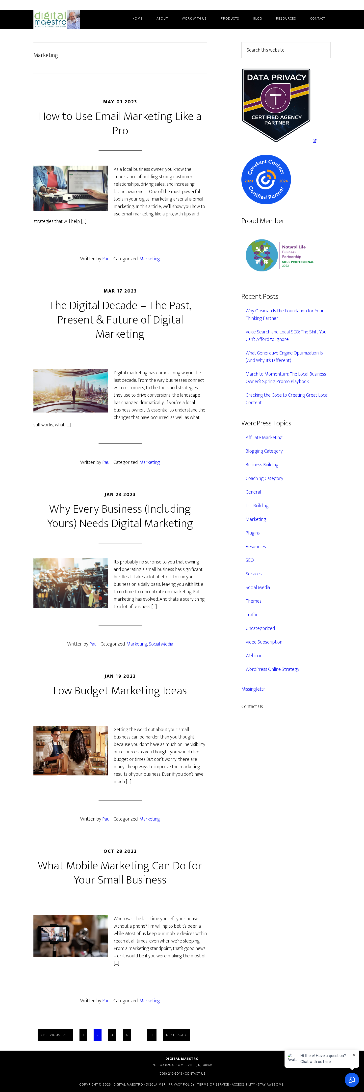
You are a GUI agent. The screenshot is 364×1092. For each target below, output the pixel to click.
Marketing (149, 259)
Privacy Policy (181, 1084)
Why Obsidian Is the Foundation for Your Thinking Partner (285, 315)
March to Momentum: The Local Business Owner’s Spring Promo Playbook (286, 378)
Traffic (252, 615)
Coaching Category (264, 478)
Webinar (254, 655)
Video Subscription (264, 642)
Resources (256, 546)
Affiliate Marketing (264, 437)
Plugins (253, 533)
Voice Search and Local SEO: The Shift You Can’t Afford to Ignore (286, 336)
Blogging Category (264, 451)
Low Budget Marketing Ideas (120, 691)
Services (254, 574)
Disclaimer (156, 1084)
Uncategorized (260, 628)
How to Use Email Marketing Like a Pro (120, 124)
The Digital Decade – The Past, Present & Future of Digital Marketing (120, 320)
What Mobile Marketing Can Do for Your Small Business (120, 873)
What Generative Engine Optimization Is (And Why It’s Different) (284, 357)
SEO (250, 560)
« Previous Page (55, 1036)
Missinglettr (253, 689)
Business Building (262, 465)
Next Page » (176, 1036)
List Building (257, 506)
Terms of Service (213, 1084)
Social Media (161, 644)
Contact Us (195, 1073)
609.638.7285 (284, 706)
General (253, 492)
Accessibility (243, 1084)
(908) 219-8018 (170, 1073)
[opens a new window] (278, 141)
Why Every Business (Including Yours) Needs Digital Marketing (120, 516)
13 (153, 1035)
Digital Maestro (63, 19)
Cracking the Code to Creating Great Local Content (287, 399)
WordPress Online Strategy (272, 669)
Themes (253, 601)
